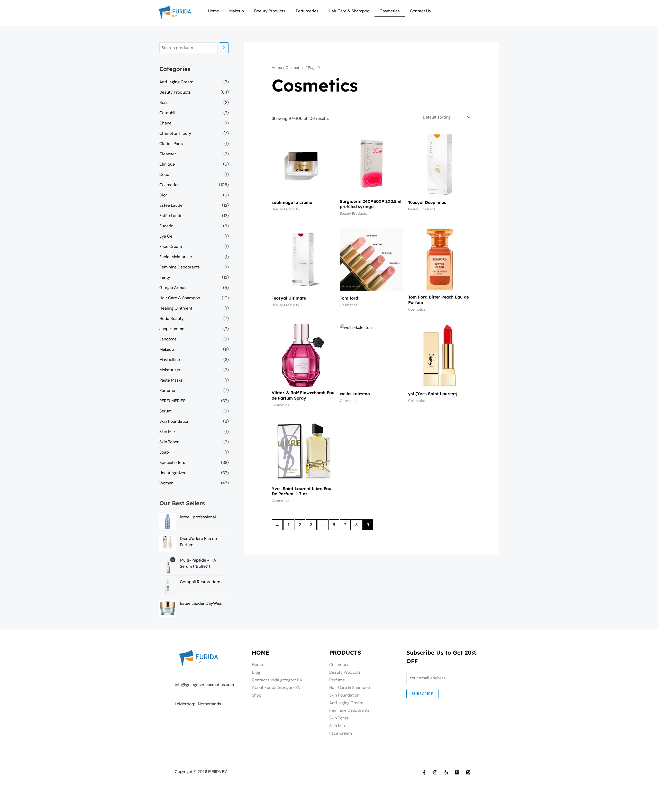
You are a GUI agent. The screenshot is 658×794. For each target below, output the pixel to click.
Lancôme (168, 339)
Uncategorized (173, 472)
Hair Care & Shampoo (349, 11)
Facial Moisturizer (175, 256)
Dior (163, 195)
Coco (164, 174)
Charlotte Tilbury (175, 133)
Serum (165, 411)
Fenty (164, 277)
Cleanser (167, 154)
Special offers (172, 462)
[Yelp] (446, 772)
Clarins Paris (171, 143)
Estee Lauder (171, 205)
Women (166, 483)
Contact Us (420, 11)
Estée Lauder (171, 215)
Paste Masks (171, 380)
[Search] (224, 47)
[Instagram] (435, 772)
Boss (163, 102)
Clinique (167, 164)
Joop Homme (171, 328)
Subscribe (422, 693)
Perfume (167, 390)
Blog (256, 672)
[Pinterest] (468, 772)
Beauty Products (270, 11)
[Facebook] (424, 772)
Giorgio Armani (173, 287)
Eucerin (166, 226)
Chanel (165, 123)
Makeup (236, 11)
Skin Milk (167, 431)
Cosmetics (390, 11)
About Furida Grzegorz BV (276, 687)
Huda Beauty (171, 318)
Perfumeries (307, 11)
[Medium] (457, 772)
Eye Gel (166, 236)
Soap (164, 452)
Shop (256, 695)
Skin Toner (169, 442)
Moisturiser (169, 370)
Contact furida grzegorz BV (277, 680)
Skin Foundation (174, 421)
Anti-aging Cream (176, 82)
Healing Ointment (175, 308)
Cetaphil (167, 112)
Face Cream (170, 246)
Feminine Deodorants (179, 267)
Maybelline (169, 359)
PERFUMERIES (172, 400)
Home (213, 11)
